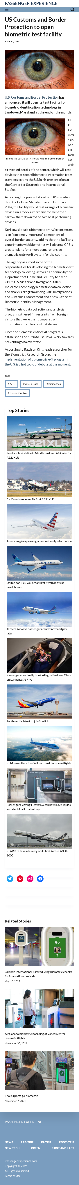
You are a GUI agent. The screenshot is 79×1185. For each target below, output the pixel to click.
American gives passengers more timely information (39, 541)
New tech (12, 1148)
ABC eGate (30, 383)
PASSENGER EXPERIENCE (31, 3)
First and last (63, 1148)
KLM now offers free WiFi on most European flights (39, 763)
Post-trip (66, 1142)
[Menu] (7, 9)
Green (35, 1148)
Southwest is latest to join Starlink (28, 721)
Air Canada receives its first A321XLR (30, 499)
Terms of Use (13, 1175)
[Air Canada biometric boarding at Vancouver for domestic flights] (39, 1008)
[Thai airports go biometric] (39, 1070)
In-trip (46, 1142)
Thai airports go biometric (21, 1095)
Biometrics (53, 383)
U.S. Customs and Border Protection (32, 97)
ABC (11, 383)
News (9, 1142)
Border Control (17, 393)
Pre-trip (27, 1142)
